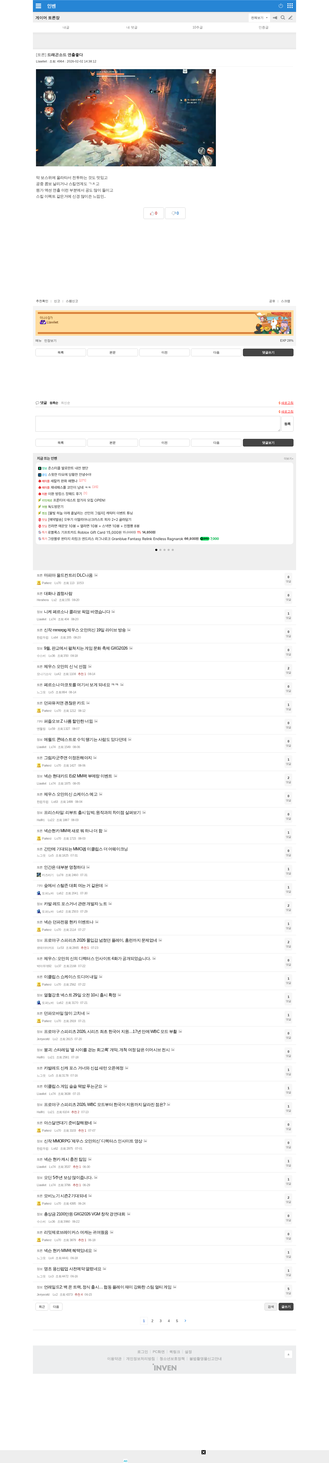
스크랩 (285, 301)
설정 (188, 1352)
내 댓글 (132, 27)
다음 (216, 352)
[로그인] (281, 5)
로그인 (142, 1352)
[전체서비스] (290, 5)
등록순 (54, 403)
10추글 (198, 27)
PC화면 (159, 1352)
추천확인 (42, 301)
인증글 (264, 27)
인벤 (51, 5)
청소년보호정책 (172, 1359)
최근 (42, 1306)
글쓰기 (291, 17)
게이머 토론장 (47, 17)
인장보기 (50, 340)
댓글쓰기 (268, 352)
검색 (271, 1306)
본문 (112, 352)
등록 (287, 424)
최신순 (65, 403)
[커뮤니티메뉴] (38, 5)
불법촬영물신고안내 (205, 1359)
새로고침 (287, 403)
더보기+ (289, 458)
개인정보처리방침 (140, 1359)
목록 (61, 352)
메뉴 (38, 340)
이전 (164, 352)
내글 (66, 27)
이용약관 (114, 1359)
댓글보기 (268, 442)
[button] (156, 550)
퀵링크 (174, 1352)
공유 (272, 301)
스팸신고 (72, 301)
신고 (57, 301)
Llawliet (41, 61)
